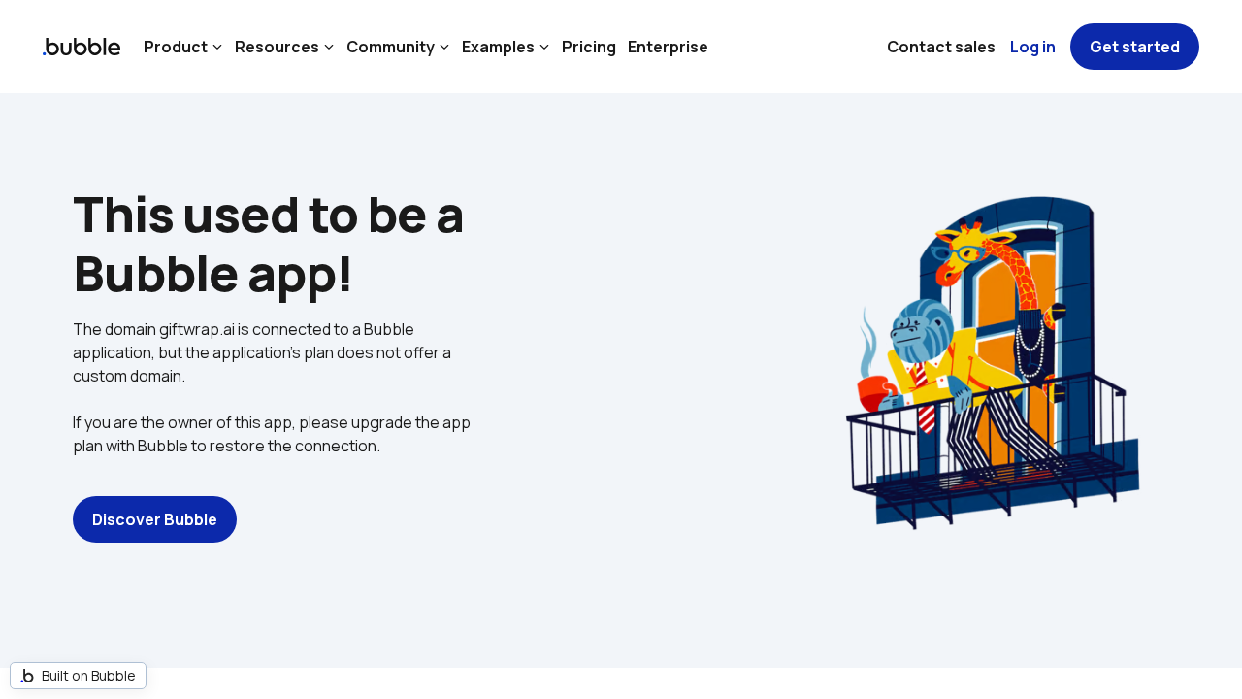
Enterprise (668, 46)
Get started (1135, 46)
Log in (1033, 46)
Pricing (589, 46)
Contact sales (941, 46)
